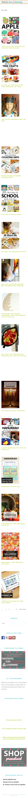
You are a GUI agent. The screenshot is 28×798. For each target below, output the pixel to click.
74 (16, 609)
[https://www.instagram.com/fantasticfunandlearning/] (13, 637)
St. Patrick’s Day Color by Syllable (14, 784)
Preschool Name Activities (14, 720)
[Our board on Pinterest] (10, 637)
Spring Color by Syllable (11, 782)
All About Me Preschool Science (13, 251)
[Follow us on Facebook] (3, 637)
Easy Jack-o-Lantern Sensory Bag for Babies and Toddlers (12, 285)
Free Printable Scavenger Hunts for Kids (14, 728)
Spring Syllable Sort (9, 779)
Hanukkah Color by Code (10, 486)
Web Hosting (23, 794)
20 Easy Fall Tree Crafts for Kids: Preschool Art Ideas (12, 85)
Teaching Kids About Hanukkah (13, 410)
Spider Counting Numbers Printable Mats (11, 176)
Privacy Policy (15, 794)
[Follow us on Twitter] (6, 637)
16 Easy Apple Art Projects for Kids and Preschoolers (13, 47)
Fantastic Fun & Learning (14, 2)
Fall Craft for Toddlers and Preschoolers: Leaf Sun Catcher (13, 355)
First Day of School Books (11, 214)
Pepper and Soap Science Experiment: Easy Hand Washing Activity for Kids (13, 315)
